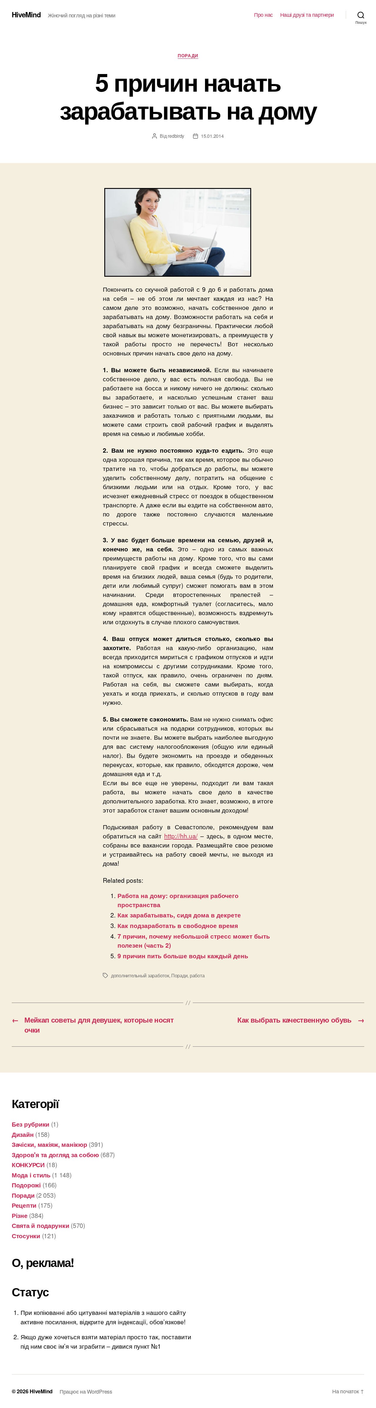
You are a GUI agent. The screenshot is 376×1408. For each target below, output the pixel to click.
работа (197, 975)
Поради (188, 56)
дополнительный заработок (140, 975)
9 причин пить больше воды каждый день (183, 955)
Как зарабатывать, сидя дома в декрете (179, 914)
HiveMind (26, 14)
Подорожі (26, 1184)
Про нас (263, 14)
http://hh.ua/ (181, 835)
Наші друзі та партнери (307, 14)
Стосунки (26, 1235)
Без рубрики (30, 1124)
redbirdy (176, 135)
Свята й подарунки (40, 1225)
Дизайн (22, 1134)
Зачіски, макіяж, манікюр (49, 1144)
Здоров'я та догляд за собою (55, 1154)
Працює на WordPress (86, 1391)
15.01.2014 (212, 135)
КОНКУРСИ (28, 1164)
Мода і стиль (31, 1174)
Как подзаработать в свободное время (178, 925)
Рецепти (24, 1205)
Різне (20, 1215)
